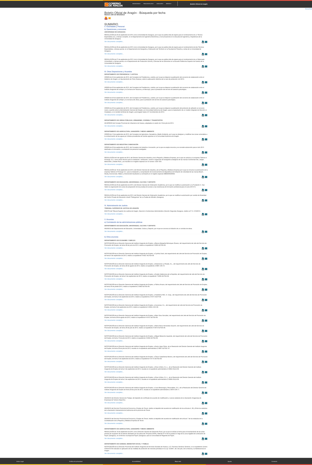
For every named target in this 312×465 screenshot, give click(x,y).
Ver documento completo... (114, 41)
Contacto (274, 461)
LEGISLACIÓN (159, 3)
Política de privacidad (75, 461)
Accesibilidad (136, 461)
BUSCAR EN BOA (136, 3)
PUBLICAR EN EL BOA (148, 3)
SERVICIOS (168, 3)
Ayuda (230, 461)
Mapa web (178, 461)
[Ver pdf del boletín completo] (105, 18)
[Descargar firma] (206, 42)
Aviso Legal (20, 461)
